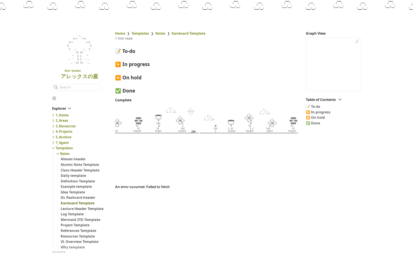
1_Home (62, 115)
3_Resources (66, 126)
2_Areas (62, 120)
